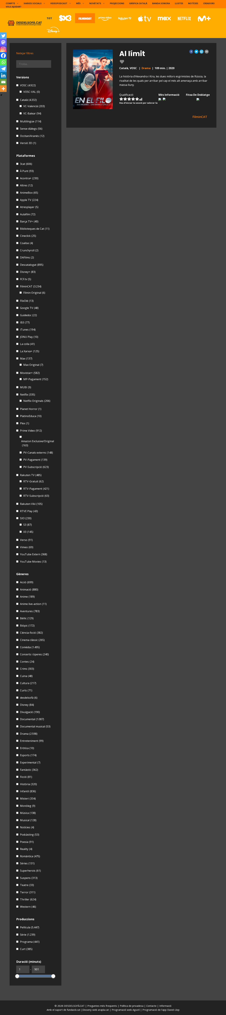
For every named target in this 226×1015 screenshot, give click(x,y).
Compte (10, 3)
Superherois (30, 870)
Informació (165, 1005)
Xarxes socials (33, 3)
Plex (24, 423)
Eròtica (27, 748)
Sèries (27, 863)
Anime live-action (33, 604)
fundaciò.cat (73, 1009)
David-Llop (173, 1009)
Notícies (193, 3)
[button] (191, 52)
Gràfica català (138, 3)
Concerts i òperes (34, 654)
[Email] (3, 82)
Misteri (28, 798)
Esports (28, 755)
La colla (27, 344)
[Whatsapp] (3, 62)
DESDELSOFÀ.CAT (74, 1005)
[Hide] (1, 95)
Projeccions (117, 3)
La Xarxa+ (29, 351)
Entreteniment (32, 741)
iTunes (28, 329)
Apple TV (29, 200)
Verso (26, 540)
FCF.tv (25, 279)
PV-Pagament (35, 460)
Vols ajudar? (13, 6)
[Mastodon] (3, 42)
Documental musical (35, 726)
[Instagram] (3, 49)
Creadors (209, 3)
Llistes (179, 3)
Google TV (29, 308)
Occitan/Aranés (32, 136)
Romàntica (30, 856)
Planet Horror (30, 409)
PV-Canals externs (38, 452)
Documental (32, 719)
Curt (26, 949)
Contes (27, 661)
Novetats (95, 3)
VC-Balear (32, 113)
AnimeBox (29, 192)
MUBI (25, 387)
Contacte (151, 1005)
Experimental (30, 762)
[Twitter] (3, 35)
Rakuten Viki (31, 504)
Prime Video (31, 430)
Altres (26, 185)
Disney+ (28, 272)
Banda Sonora (161, 3)
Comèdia (30, 647)
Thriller (28, 899)
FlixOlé (27, 301)
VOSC (28, 85)
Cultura (28, 683)
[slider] (17, 976)
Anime (27, 596)
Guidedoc (28, 315)
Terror (27, 892)
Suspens (29, 878)
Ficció (26, 777)
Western (28, 907)
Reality (26, 849)
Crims (27, 669)
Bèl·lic (27, 618)
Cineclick (28, 236)
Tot (49, 18)
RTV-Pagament (36, 488)
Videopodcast (58, 3)
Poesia (27, 842)
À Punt (27, 171)
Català (28, 100)
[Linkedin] (3, 75)
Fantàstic (29, 770)
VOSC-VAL (31, 92)
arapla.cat (103, 1009)
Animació (29, 589)
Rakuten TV (31, 475)
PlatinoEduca (31, 416)
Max (26, 358)
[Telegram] (3, 68)
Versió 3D (28, 143)
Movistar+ (30, 373)
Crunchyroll (29, 250)
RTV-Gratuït (33, 481)
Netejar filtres (24, 53)
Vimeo (26, 547)
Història (28, 784)
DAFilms (27, 257)
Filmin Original (34, 293)
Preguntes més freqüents (102, 1005)
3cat (26, 164)
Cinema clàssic (32, 640)
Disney (27, 705)
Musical (28, 820)
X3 (28, 532)
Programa (30, 942)
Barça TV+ (29, 221)
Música (28, 813)
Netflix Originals (36, 401)
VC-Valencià (34, 106)
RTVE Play (29, 511)
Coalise (26, 243)
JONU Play (29, 337)
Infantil (28, 791)
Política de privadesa (132, 1005)
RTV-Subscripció (36, 496)
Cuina (26, 676)
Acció (26, 582)
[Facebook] (3, 55)
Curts (26, 690)
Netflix (27, 394)
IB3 (25, 322)
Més (78, 3)
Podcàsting (29, 834)
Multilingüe (30, 121)
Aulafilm (27, 214)
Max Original (33, 365)
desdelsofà (28, 697)
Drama (146, 68)
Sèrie (27, 934)
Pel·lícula (29, 927)
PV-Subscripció (36, 467)
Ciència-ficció (31, 632)
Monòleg (27, 806)
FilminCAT (30, 286)
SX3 (25, 518)
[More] (3, 88)
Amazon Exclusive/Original (37, 443)
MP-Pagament (35, 379)
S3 (27, 525)
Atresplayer (29, 207)
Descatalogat (31, 265)
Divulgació (30, 712)
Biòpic (27, 625)
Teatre (27, 885)
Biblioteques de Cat (34, 229)
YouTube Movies (33, 561)
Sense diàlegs (31, 128)
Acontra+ (29, 178)
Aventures (30, 611)
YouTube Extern (33, 554)
